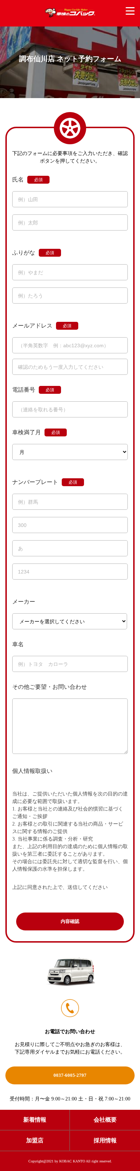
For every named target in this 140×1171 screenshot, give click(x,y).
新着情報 (34, 1120)
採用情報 (105, 1140)
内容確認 (70, 921)
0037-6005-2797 (70, 1075)
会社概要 (105, 1120)
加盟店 (34, 1140)
